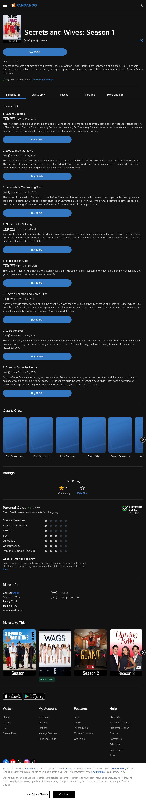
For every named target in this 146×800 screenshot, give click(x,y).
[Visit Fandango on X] (20, 762)
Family (77, 722)
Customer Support (119, 727)
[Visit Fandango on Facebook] (6, 762)
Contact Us (116, 738)
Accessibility (116, 750)
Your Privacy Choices (37, 794)
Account (43, 722)
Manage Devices (48, 733)
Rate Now (82, 493)
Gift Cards (79, 738)
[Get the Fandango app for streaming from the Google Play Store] (34, 696)
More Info (89, 94)
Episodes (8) (13, 94)
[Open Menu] (5, 5)
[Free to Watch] (54, 652)
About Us (115, 717)
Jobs (112, 755)
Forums (114, 733)
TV (4, 727)
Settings (43, 727)
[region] (73, 781)
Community (64, 493)
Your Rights (99, 772)
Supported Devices (120, 722)
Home (6, 717)
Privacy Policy (119, 768)
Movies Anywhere (83, 733)
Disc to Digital (81, 727)
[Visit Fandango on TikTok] (34, 762)
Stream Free (9, 733)
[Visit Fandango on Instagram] (27, 762)
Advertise (115, 744)
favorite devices (42, 79)
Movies (7, 722)
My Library (44, 717)
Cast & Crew (38, 94)
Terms (68, 768)
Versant (29, 768)
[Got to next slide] (142, 439)
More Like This (115, 94)
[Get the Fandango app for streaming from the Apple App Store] (12, 696)
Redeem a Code (47, 738)
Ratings (64, 94)
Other (15, 592)
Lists (76, 717)
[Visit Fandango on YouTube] (13, 762)
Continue (64, 794)
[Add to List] (141, 40)
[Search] (141, 5)
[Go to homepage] (24, 5)
